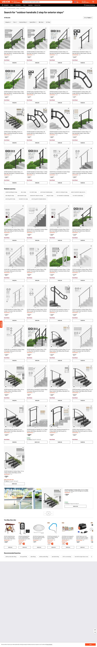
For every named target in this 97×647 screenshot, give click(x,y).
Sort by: (85, 17)
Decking (17, 8)
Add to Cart (37, 442)
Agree (90, 644)
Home (5, 8)
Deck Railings (22, 8)
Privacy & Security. (49, 644)
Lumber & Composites (11, 8)
